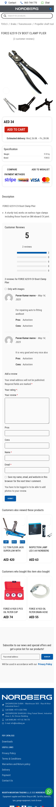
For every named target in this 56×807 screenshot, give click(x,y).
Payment (6, 775)
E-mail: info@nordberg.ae (15, 723)
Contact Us (7, 780)
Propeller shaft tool (44, 24)
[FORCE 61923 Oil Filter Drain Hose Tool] (40, 591)
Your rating (11, 390)
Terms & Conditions (11, 758)
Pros (7, 427)
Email (8, 464)
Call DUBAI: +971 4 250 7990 (16, 710)
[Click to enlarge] (6, 91)
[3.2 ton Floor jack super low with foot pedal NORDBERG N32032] (14, 530)
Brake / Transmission (21, 24)
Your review (11, 395)
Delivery (6, 769)
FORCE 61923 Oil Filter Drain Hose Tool (38, 612)
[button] (22, 518)
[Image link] (27, 179)
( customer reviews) (23, 38)
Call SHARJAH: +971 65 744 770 (17, 720)
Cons (7, 439)
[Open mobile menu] (3, 9)
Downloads (7, 741)
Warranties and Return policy (16, 764)
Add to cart (16, 129)
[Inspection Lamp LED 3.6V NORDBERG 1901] (40, 530)
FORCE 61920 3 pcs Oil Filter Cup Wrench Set (13, 612)
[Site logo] (27, 8)
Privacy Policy (9, 753)
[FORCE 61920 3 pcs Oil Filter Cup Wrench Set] (14, 591)
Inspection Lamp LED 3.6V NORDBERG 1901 (39, 550)
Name (8, 452)
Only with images (16, 288)
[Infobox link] (10, 2)
